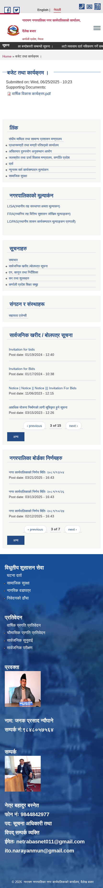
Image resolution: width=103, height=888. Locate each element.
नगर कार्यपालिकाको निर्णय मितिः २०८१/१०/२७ (36, 511)
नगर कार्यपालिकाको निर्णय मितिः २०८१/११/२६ (36, 492)
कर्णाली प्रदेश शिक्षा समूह (23, 284)
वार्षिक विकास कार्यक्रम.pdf (31, 94)
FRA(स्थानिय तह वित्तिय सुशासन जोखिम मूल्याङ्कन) (39, 214)
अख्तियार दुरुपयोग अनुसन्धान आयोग (30, 151)
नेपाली (57, 10)
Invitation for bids (22, 349)
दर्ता (11, 164)
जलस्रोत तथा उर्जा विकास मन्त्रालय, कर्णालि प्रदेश (39, 157)
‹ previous (34, 426)
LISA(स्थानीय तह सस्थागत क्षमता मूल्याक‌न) (33, 206)
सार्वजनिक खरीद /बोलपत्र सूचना (28, 266)
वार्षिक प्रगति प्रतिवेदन (24, 625)
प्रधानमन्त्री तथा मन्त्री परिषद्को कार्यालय (34, 145)
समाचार (13, 260)
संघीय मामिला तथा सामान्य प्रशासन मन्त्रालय (35, 139)
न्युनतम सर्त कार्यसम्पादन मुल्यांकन (28, 170)
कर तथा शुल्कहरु (19, 278)
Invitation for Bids (22, 369)
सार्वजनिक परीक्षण (19, 648)
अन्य (15, 437)
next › (73, 426)
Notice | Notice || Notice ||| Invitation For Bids (42, 388)
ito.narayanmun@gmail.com (39, 851)
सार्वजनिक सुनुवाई (20, 640)
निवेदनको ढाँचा (18, 598)
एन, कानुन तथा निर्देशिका (23, 272)
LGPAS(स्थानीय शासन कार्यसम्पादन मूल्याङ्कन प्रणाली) (41, 221)
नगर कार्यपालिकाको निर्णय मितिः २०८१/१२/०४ (36, 472)
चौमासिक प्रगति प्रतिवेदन (26, 633)
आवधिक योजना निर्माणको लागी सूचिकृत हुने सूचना (38, 407)
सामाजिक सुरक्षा (18, 176)
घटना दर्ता (14, 575)
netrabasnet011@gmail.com (50, 842)
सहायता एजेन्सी (18, 315)
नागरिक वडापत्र (19, 590)
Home (6, 56)
